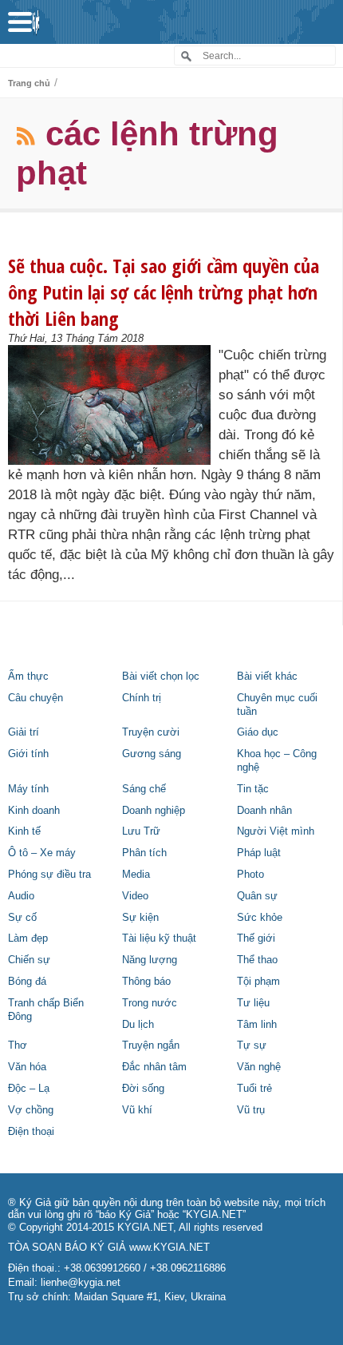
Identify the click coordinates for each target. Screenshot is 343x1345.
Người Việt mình (275, 831)
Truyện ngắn (150, 1045)
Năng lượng (149, 960)
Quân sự (257, 896)
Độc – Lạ (28, 1088)
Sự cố (22, 917)
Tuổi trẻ (254, 1088)
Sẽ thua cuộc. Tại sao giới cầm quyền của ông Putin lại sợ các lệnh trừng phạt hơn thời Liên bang (163, 291)
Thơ (17, 1045)
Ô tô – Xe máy (42, 853)
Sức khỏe (259, 917)
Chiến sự (29, 960)
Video (135, 896)
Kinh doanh (34, 810)
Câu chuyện (35, 698)
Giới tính (28, 754)
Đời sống (143, 1088)
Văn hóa (27, 1067)
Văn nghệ (259, 1067)
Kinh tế (24, 831)
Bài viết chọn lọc (160, 676)
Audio (21, 896)
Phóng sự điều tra (49, 874)
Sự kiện (140, 917)
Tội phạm (258, 981)
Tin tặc (253, 789)
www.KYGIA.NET (169, 1247)
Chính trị (141, 698)
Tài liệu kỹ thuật (159, 938)
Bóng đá (27, 981)
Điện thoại (31, 1131)
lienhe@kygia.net (80, 1282)
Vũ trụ (251, 1110)
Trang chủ (29, 83)
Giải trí (23, 732)
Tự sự (251, 1045)
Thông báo (146, 981)
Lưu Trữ (141, 831)
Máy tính (28, 789)
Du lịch (138, 1024)
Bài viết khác (267, 676)
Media (136, 874)
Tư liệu (253, 1003)
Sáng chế (144, 789)
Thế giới (256, 938)
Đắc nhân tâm (154, 1067)
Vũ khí (137, 1110)
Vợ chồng (30, 1110)
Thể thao (257, 960)
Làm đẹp (28, 938)
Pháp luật (259, 853)
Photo (250, 874)
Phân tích (144, 853)
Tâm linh (257, 1024)
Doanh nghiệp (153, 810)
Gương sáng (151, 754)
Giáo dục (257, 732)
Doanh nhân (264, 810)
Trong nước (149, 1003)
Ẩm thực (28, 676)
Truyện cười (150, 732)
